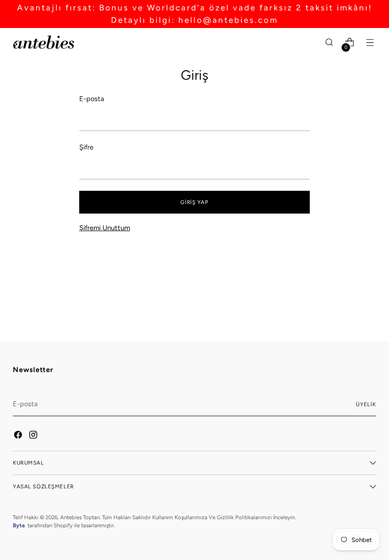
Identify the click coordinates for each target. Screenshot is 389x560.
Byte (19, 525)
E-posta (91, 98)
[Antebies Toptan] (43, 42)
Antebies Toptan (80, 517)
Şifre (86, 147)
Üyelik (366, 404)
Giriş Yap (194, 202)
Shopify (63, 525)
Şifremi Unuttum (104, 228)
